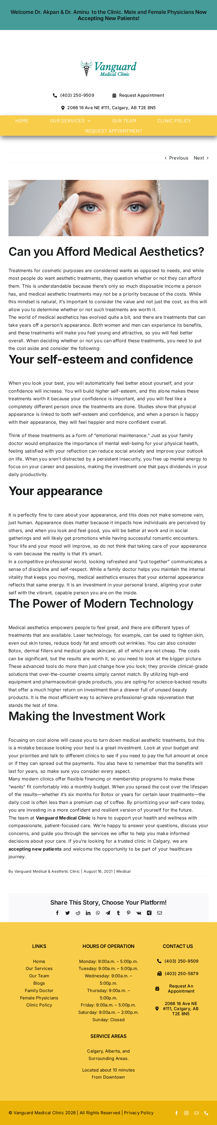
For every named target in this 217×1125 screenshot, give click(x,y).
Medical (123, 871)
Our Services (39, 968)
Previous (178, 158)
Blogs (39, 983)
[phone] (206, 1113)
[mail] (196, 1113)
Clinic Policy (39, 1005)
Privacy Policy (138, 1112)
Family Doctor (39, 990)
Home (39, 961)
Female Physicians (39, 998)
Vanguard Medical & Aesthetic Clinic (47, 871)
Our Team (39, 975)
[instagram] (186, 1113)
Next (199, 158)
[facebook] (176, 1113)
